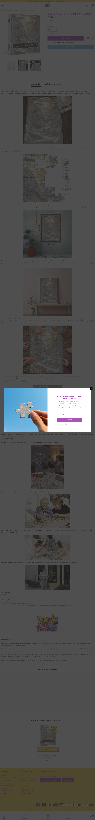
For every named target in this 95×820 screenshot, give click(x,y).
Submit (69, 420)
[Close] (91, 388)
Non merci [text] (70, 424)
